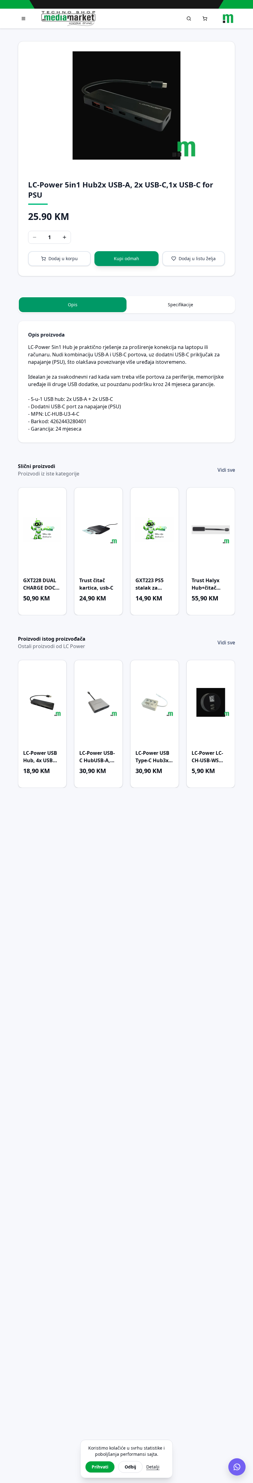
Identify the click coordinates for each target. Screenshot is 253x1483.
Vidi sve (226, 469)
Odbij (130, 1467)
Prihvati (100, 1467)
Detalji (153, 1467)
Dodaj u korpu (63, 258)
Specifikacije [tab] (180, 304)
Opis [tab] (72, 304)
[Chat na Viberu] (237, 1467)
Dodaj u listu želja (197, 258)
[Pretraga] (188, 18)
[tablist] (126, 304)
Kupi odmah (126, 258)
